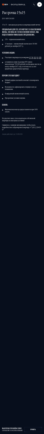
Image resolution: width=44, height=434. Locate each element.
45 (30, 58)
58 (32, 58)
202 (35, 58)
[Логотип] (13, 4)
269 (40, 58)
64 (37, 58)
